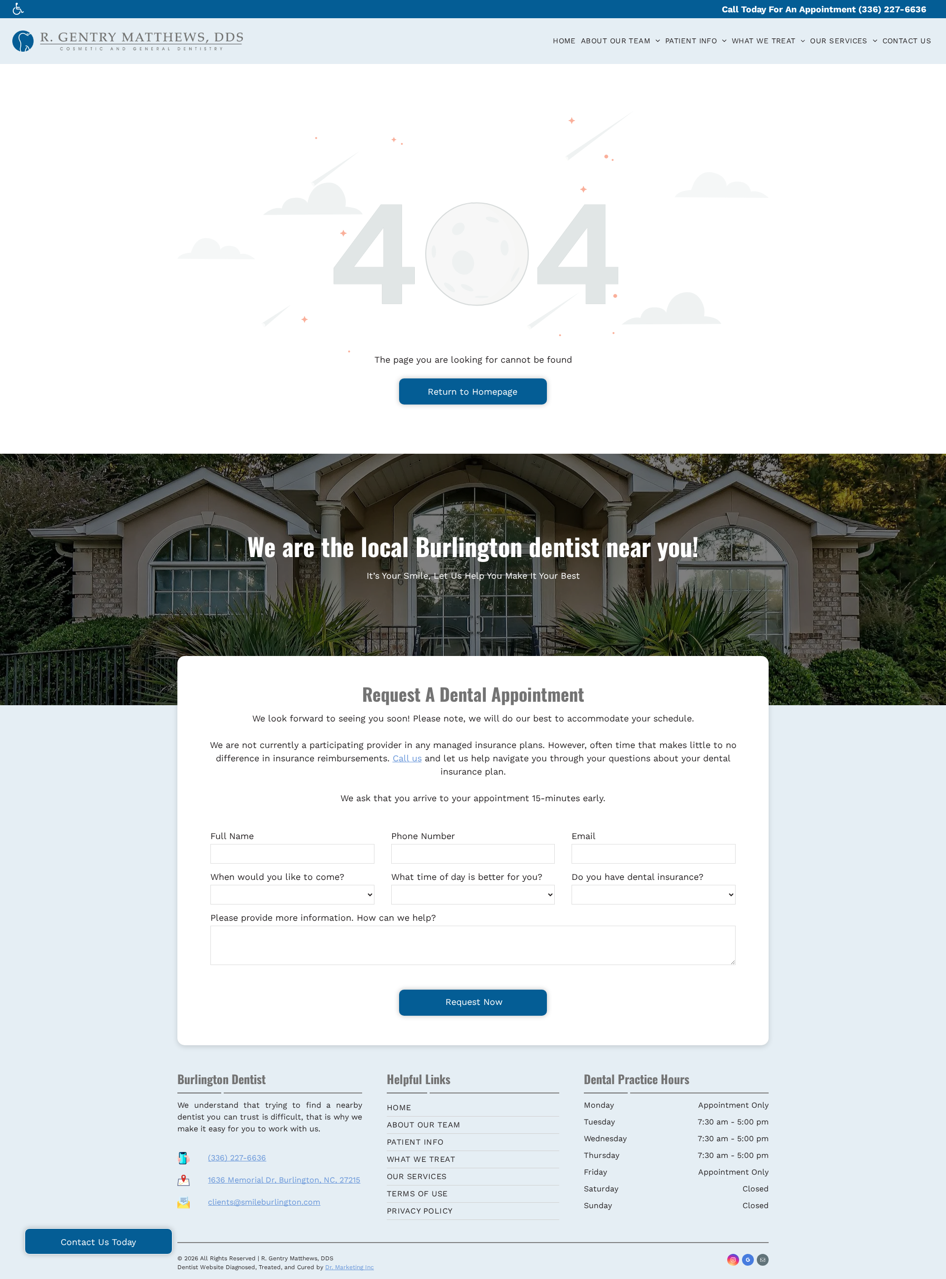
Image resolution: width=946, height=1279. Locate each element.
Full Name (232, 836)
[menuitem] (564, 41)
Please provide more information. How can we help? (323, 917)
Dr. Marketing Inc (349, 1267)
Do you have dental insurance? (638, 877)
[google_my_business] (748, 1261)
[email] (763, 1261)
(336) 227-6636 (237, 1157)
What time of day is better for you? (466, 877)
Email (584, 836)
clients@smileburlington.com (264, 1202)
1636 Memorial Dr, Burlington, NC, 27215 (284, 1180)
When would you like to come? (277, 877)
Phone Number (423, 836)
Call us (407, 758)
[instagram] (733, 1261)
